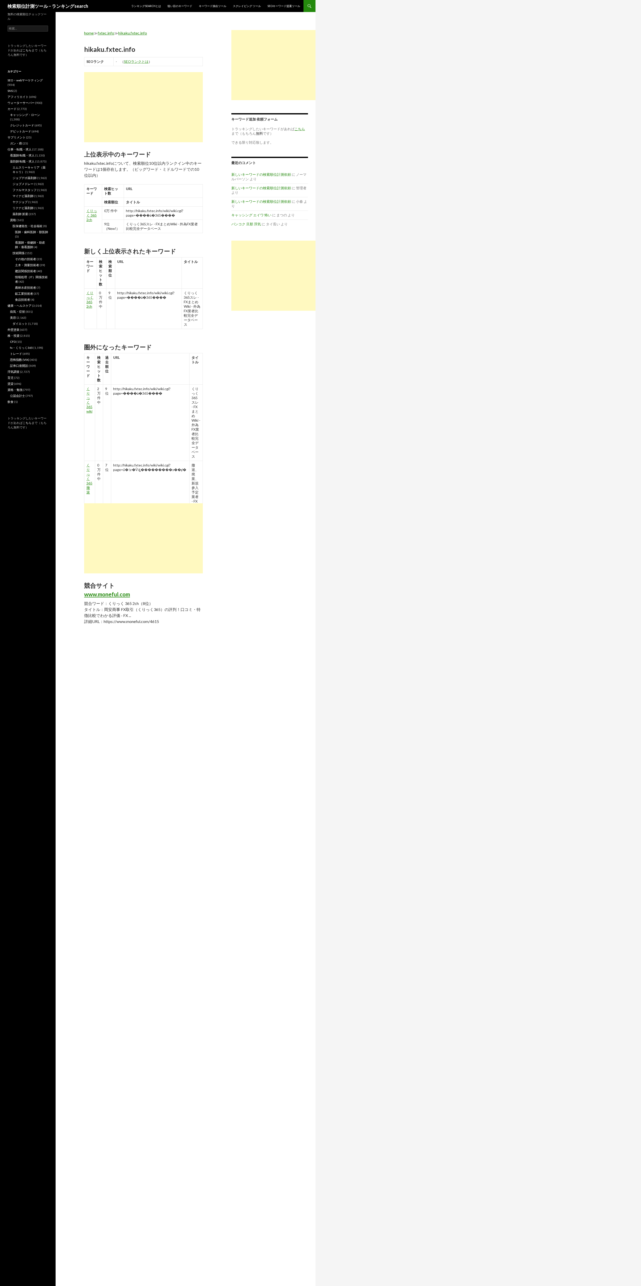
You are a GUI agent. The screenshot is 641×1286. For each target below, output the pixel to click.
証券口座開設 (19, 366)
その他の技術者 (25, 259)
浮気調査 (14, 372)
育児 (11, 378)
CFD (13, 342)
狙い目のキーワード (180, 6)
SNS (10, 91)
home (89, 33)
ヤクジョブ (20, 202)
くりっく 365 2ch (91, 215)
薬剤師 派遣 (20, 214)
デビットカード (20, 131)
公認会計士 (17, 396)
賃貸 (11, 384)
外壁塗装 (14, 330)
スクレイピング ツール (247, 6)
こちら (27, 50)
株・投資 (14, 336)
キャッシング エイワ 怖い (251, 215)
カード (12, 109)
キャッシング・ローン (25, 115)
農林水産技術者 (25, 287)
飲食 (11, 402)
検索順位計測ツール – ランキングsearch (48, 6)
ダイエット (20, 324)
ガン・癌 (16, 143)
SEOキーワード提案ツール (283, 6)
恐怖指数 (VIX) (19, 360)
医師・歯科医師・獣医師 (31, 232)
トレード (16, 354)
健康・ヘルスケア (20, 305)
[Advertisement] (143, 107)
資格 (13, 220)
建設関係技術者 (25, 271)
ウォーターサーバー (21, 103)
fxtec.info (106, 33)
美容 (13, 317)
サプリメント (17, 137)
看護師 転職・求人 (22, 155)
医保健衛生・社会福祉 (28, 226)
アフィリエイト (18, 97)
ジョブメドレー (23, 184)
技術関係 (19, 253)
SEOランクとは (136, 61)
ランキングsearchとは (146, 6)
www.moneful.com (107, 594)
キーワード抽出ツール (212, 6)
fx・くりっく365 (21, 348)
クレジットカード (22, 125)
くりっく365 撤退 (89, 478)
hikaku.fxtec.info (132, 33)
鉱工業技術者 (24, 293)
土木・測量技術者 (27, 265)
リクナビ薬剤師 (23, 208)
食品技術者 (22, 299)
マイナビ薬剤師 (23, 196)
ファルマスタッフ (25, 190)
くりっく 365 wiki (89, 400)
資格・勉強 (15, 390)
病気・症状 (17, 311)
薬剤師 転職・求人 (22, 161)
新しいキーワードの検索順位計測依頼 (261, 174)
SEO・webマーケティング (25, 80)
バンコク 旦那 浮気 (246, 224)
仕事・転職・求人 (20, 149)
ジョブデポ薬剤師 (25, 178)
